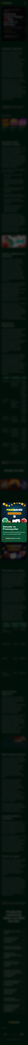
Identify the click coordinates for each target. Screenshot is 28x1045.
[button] (13, 538)
